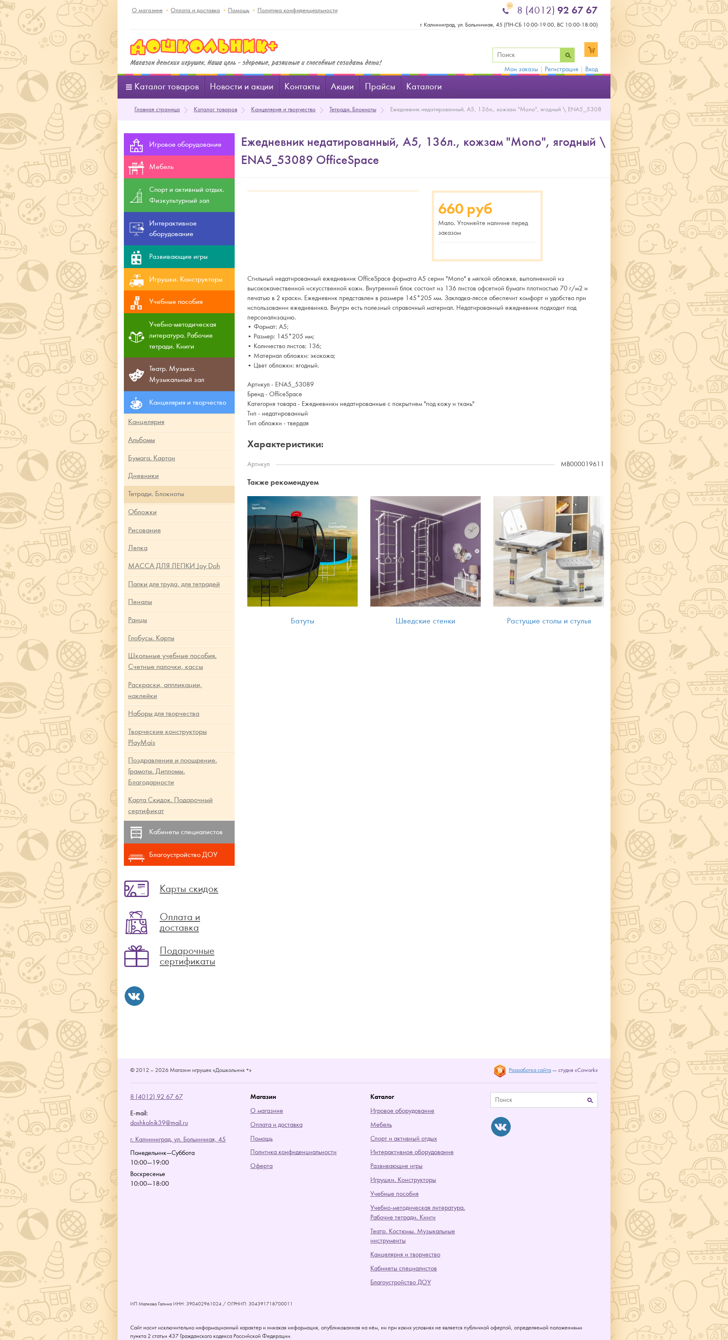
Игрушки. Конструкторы (403, 1180)
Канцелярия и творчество (283, 109)
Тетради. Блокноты (352, 109)
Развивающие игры (396, 1166)
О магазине (147, 10)
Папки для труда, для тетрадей (174, 584)
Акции (342, 86)
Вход (591, 69)
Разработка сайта (530, 1070)
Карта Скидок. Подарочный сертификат (170, 805)
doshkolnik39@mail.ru (159, 1123)
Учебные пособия (394, 1194)
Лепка (137, 547)
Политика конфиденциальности (297, 10)
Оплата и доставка (195, 10)
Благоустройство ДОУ (400, 1282)
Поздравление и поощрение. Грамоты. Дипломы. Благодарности (172, 771)
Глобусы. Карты (151, 638)
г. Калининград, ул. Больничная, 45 (178, 1139)
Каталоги (424, 86)
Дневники (143, 475)
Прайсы (380, 86)
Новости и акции (241, 86)
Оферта (261, 1166)
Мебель (381, 1124)
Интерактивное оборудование (412, 1152)
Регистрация (561, 69)
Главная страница (157, 109)
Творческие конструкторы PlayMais (167, 737)
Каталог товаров (166, 86)
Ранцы (137, 619)
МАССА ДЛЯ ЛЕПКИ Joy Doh (174, 565)
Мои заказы (521, 69)
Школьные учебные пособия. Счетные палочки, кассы (172, 661)
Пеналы (140, 601)
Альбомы (141, 439)
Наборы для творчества (163, 713)
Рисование (144, 530)
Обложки (142, 512)
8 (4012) (557, 10)
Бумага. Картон (151, 458)
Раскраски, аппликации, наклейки (165, 690)
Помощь (238, 10)
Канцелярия (146, 421)
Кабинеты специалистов (403, 1268)
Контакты (302, 86)
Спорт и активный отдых (403, 1138)
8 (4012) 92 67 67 (156, 1097)
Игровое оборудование (402, 1110)
